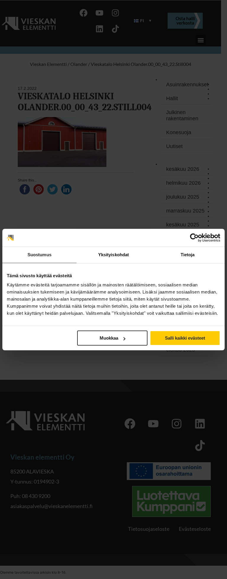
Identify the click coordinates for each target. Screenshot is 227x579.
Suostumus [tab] (39, 254)
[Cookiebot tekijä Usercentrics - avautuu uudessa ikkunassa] (194, 237)
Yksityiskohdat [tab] (113, 254)
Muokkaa (109, 337)
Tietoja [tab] (188, 254)
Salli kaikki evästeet (185, 337)
